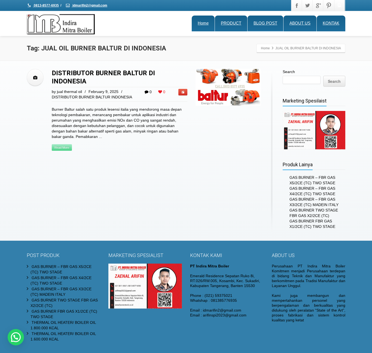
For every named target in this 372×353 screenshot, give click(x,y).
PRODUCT (231, 23)
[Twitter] (307, 5)
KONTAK (331, 23)
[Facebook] (296, 5)
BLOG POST (265, 23)
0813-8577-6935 (46, 5)
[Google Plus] (318, 5)
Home (203, 23)
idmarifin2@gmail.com (89, 5)
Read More (61, 147)
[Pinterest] (328, 5)
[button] (16, 337)
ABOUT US (299, 23)
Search (289, 72)
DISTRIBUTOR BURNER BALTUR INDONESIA (92, 97)
